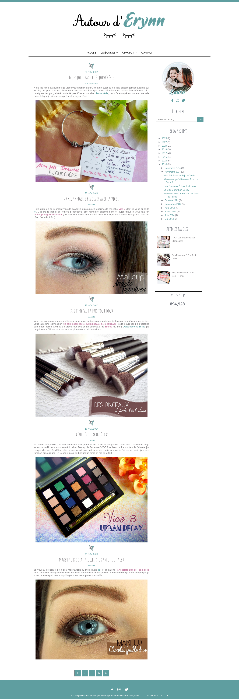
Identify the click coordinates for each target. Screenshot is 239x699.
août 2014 (170, 208)
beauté (91, 205)
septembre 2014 (173, 204)
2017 (164, 153)
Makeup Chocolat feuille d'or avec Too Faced (91, 559)
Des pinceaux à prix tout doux (91, 311)
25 (99, 673)
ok (167, 696)
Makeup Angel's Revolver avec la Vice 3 (91, 198)
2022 (164, 142)
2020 (164, 145)
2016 (164, 157)
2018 (164, 149)
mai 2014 (169, 219)
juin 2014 (169, 215)
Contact (146, 52)
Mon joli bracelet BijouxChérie (91, 77)
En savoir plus (154, 696)
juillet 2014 (170, 211)
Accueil (91, 52)
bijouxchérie (101, 93)
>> (106, 673)
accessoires (91, 83)
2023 (164, 138)
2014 (164, 164)
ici (35, 211)
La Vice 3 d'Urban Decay (92, 434)
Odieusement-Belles (134, 326)
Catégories (108, 52)
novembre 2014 (173, 172)
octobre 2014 (171, 200)
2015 (164, 160)
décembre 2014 (173, 168)
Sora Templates (119, 684)
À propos (128, 52)
